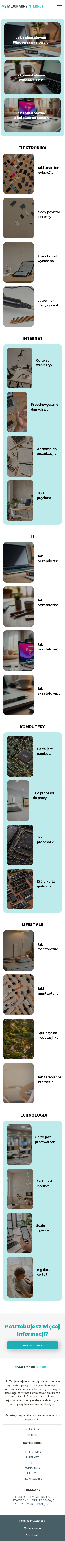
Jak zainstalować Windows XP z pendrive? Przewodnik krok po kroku (30, 77)
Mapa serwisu (32, 1528)
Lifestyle (32, 924)
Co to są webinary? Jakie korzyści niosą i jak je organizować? (47, 362)
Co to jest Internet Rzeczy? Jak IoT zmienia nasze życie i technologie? (47, 1183)
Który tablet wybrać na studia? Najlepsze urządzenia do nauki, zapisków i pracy (48, 258)
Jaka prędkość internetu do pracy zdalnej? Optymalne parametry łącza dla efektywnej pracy (47, 495)
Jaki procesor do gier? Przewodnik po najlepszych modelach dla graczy (46, 839)
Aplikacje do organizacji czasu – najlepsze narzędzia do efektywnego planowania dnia (47, 451)
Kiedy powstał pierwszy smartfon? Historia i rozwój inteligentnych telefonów (49, 214)
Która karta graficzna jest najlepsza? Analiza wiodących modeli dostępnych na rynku (46, 883)
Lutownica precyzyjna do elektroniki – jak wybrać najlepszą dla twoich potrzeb (49, 302)
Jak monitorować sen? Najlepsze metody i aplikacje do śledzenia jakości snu (49, 946)
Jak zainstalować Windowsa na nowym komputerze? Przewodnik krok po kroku (31, 40)
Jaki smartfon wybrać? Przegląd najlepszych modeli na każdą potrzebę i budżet (48, 170)
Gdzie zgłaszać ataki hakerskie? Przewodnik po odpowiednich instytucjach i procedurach (47, 1228)
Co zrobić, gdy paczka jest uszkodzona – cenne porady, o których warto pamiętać (33, 1500)
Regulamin (32, 1535)
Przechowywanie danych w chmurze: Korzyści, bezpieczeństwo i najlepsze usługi (44, 407)
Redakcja (32, 1429)
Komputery (32, 727)
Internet (32, 338)
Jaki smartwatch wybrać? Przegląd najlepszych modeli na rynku (46, 991)
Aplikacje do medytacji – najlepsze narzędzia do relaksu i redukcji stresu (49, 1035)
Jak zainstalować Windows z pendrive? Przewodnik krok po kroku (48, 691)
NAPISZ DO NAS (32, 1345)
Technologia (32, 1115)
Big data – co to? (45, 1272)
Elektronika (32, 148)
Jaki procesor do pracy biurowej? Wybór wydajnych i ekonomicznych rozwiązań (45, 795)
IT (32, 536)
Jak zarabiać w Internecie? (49, 1079)
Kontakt (33, 1434)
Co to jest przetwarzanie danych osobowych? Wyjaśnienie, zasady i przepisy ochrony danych (46, 1139)
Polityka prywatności (32, 1520)
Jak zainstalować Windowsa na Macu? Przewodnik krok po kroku (30, 115)
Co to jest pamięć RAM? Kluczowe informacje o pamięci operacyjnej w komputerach (47, 751)
